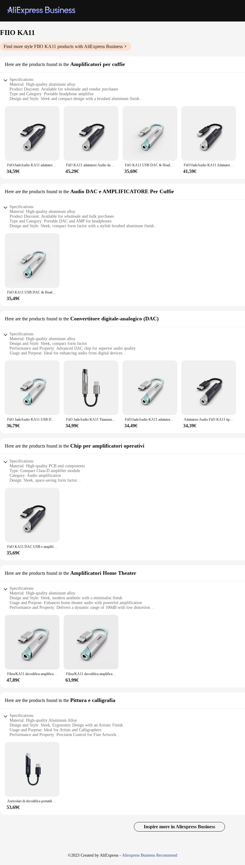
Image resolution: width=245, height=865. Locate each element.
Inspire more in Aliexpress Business (179, 826)
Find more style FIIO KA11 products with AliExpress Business (63, 46)
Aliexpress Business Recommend (149, 855)
